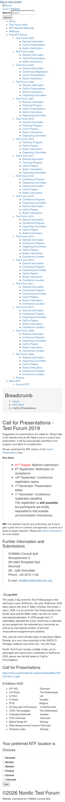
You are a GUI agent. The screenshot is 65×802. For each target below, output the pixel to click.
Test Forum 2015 (25, 196)
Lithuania (10, 779)
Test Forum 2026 (18, 24)
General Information (33, 41)
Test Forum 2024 (25, 51)
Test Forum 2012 (25, 260)
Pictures (20, 377)
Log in (5, 8)
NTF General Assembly (21, 28)
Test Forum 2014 (25, 216)
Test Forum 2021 (25, 98)
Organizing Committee (34, 95)
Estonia (9, 775)
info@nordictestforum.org (35, 580)
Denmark (10, 757)
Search (6, 12)
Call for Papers (30, 128)
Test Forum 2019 (25, 118)
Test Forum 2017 (25, 155)
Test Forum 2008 (25, 354)
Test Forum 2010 (25, 307)
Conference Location (33, 256)
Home (12, 21)
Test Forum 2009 (25, 330)
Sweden (9, 766)
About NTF (15, 381)
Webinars (14, 31)
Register (15, 8)
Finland (9, 770)
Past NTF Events (18, 34)
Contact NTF (22, 384)
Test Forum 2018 (25, 139)
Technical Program (32, 105)
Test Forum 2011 (25, 283)
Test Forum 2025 (25, 38)
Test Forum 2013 (25, 236)
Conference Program (33, 179)
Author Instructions (32, 48)
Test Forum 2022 (25, 81)
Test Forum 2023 (25, 65)
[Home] (7, 5)
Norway (9, 762)
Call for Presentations (33, 44)
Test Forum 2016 (25, 176)
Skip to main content (11, 1)
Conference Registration (35, 71)
